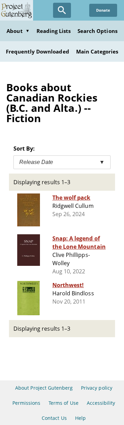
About (18, 30)
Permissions (26, 403)
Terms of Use (63, 403)
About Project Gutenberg (44, 388)
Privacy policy (96, 388)
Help (80, 418)
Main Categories (97, 51)
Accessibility (101, 403)
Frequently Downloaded (37, 51)
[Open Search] (62, 10)
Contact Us (54, 418)
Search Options (97, 30)
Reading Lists (54, 30)
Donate (103, 10)
